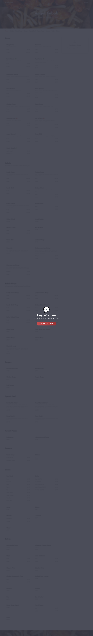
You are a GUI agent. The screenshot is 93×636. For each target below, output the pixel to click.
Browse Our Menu (46, 323)
